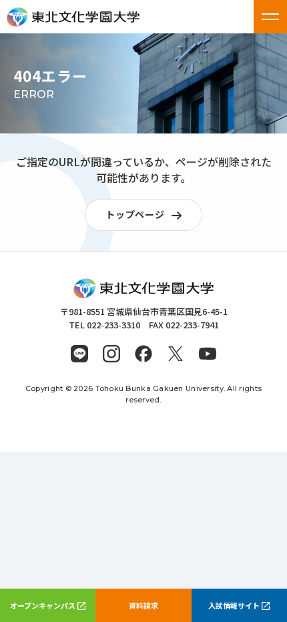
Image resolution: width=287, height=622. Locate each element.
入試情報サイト (234, 605)
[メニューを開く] (270, 16)
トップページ (134, 214)
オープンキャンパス (42, 605)
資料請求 (143, 605)
